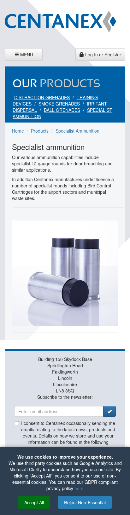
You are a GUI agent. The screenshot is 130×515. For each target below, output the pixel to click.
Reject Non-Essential (85, 502)
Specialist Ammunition (77, 131)
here (79, 488)
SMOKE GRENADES (59, 103)
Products (40, 131)
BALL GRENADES (62, 110)
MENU (24, 56)
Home (18, 131)
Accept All (34, 502)
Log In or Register (102, 54)
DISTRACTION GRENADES (42, 97)
